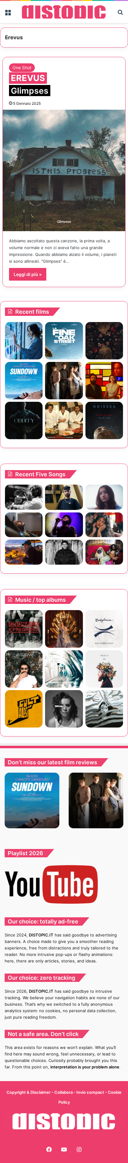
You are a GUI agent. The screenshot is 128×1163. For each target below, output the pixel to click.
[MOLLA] (104, 669)
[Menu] (8, 14)
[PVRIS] (64, 709)
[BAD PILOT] (64, 669)
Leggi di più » (28, 274)
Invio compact (90, 1092)
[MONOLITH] (24, 340)
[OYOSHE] (64, 497)
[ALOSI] (24, 709)
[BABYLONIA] (104, 628)
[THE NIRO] (64, 524)
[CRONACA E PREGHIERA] (24, 628)
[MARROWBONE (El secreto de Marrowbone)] (64, 380)
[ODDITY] (24, 420)
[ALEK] (104, 497)
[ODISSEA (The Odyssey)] (104, 420)
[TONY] (64, 420)
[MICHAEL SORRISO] (64, 552)
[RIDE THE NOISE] (24, 497)
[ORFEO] (24, 669)
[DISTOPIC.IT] (64, 12)
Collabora (64, 1092)
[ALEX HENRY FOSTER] (24, 552)
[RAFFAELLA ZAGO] (104, 524)
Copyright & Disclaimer (29, 1092)
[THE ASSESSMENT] (104, 380)
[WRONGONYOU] (24, 524)
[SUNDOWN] (24, 380)
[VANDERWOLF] (104, 552)
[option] (32, 800)
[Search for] (120, 14)
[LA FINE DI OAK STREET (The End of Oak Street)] (64, 340)
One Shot (21, 67)
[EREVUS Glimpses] (64, 170)
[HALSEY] (64, 628)
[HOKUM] (104, 340)
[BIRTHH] (104, 709)
